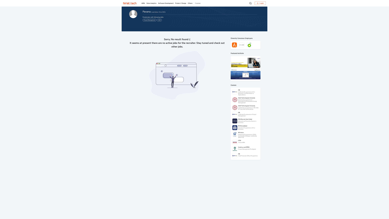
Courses (197, 3)
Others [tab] (190, 3)
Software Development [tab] (166, 3)
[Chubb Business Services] (241, 44)
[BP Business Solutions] (249, 44)
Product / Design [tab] (180, 3)
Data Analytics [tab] (152, 3)
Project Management (149, 20)
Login (262, 3)
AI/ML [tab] (143, 3)
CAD (159, 20)
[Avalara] (234, 44)
